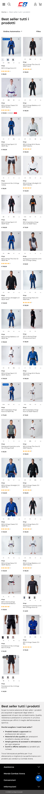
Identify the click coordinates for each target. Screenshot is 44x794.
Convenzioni (10, 780)
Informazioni (10, 787)
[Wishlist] (18, 38)
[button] (38, 778)
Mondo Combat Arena (14, 773)
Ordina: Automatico (12, 31)
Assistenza (9, 767)
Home (3, 12)
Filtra (38, 31)
